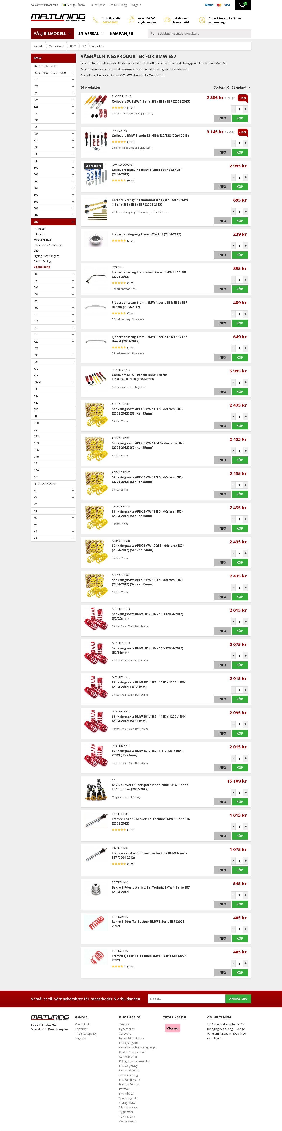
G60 (36, 470)
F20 (36, 341)
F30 (36, 355)
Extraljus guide (129, 1043)
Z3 (35, 531)
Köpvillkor (81, 1029)
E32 (36, 127)
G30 (36, 456)
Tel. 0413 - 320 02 (43, 1024)
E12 (36, 79)
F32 (36, 368)
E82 (36, 215)
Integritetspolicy (86, 1033)
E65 (36, 194)
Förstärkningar (43, 239)
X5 (35, 518)
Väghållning (42, 267)
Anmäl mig (238, 999)
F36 (36, 389)
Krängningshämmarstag (134, 1061)
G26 (36, 450)
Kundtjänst (98, 5)
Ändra (81, 5)
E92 (36, 294)
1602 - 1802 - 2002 (45, 66)
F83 (36, 416)
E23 (36, 93)
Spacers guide (128, 1098)
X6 (35, 524)
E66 (36, 201)
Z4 (35, 538)
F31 (36, 362)
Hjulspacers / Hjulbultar (48, 245)
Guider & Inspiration (132, 1052)
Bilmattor (39, 234)
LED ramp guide (129, 1079)
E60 (36, 167)
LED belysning (128, 1066)
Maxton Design (129, 1084)
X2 (35, 504)
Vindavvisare (127, 1121)
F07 (36, 307)
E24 (36, 100)
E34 (36, 134)
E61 (36, 174)
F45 (36, 402)
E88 (36, 274)
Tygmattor (126, 1112)
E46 (36, 161)
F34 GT (38, 382)
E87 (36, 221)
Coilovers (125, 1033)
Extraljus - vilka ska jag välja (137, 1047)
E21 (36, 86)
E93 (36, 301)
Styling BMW (127, 1103)
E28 (36, 106)
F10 (36, 314)
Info (222, 118)
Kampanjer (121, 33)
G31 (36, 463)
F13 (36, 335)
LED (36, 250)
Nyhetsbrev (127, 1029)
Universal (88, 33)
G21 (36, 429)
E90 (36, 280)
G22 (36, 436)
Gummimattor (128, 1056)
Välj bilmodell (50, 33)
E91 (36, 287)
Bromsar (39, 229)
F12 (36, 328)
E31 (36, 120)
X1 (35, 490)
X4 (35, 511)
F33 (36, 375)
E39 (36, 154)
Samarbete (126, 1093)
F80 (36, 409)
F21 (36, 348)
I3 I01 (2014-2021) (45, 484)
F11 (36, 321)
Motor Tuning (42, 261)
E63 (36, 181)
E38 (36, 147)
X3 (35, 497)
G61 (36, 477)
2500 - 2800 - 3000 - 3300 (50, 72)
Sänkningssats (128, 1107)
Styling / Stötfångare (46, 256)
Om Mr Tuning (118, 5)
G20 (36, 423)
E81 (36, 208)
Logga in (135, 5)
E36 (36, 140)
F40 (36, 395)
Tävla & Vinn (127, 1116)
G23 (36, 443)
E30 (36, 113)
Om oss (124, 1024)
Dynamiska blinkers (131, 1038)
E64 (36, 188)
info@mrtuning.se (55, 1029)
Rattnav (124, 1089)
